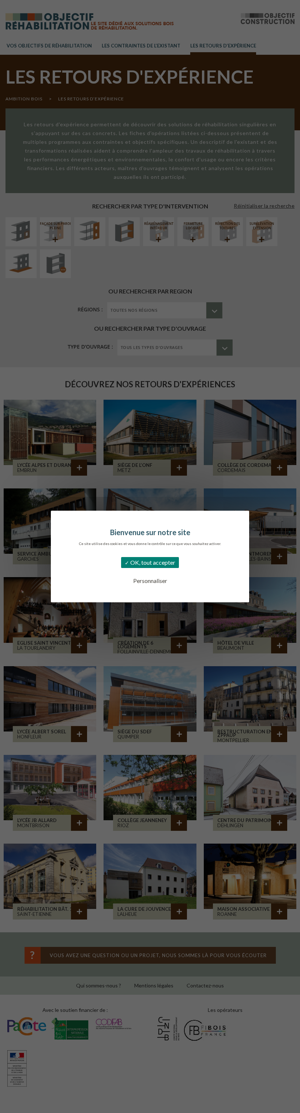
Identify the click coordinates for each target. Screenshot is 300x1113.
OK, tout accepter (152, 562)
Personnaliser (150, 580)
